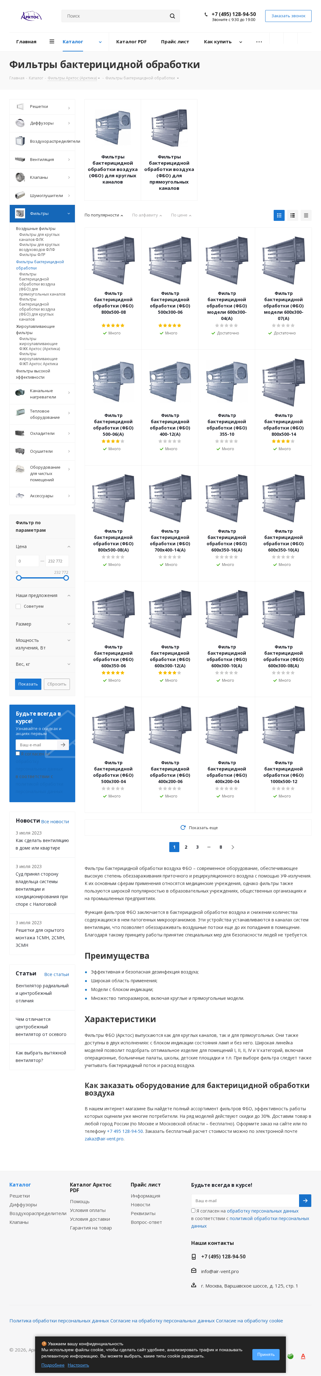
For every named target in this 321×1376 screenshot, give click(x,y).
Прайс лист (146, 1184)
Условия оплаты (88, 1210)
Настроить (78, 1365)
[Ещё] (259, 42)
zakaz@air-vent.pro (104, 1139)
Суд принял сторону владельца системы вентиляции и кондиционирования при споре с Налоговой (42, 889)
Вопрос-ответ (146, 1222)
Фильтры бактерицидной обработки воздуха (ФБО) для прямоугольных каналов (169, 172)
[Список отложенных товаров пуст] (290, 38)
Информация (145, 1195)
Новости (140, 1204)
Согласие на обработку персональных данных (162, 1320)
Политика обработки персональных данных (59, 1320)
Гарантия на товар (91, 1227)
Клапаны (19, 1222)
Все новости (55, 821)
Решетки (19, 1195)
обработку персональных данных (262, 1211)
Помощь (80, 1201)
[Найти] (172, 16)
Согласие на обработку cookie (249, 1320)
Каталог (20, 1184)
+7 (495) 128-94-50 (234, 14)
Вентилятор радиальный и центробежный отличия (42, 993)
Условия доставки (90, 1219)
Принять (266, 1354)
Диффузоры (23, 1204)
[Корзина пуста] (305, 38)
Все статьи (56, 974)
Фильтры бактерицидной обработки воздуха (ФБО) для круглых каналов (113, 169)
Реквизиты (143, 1213)
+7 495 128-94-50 (125, 1131)
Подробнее (53, 1365)
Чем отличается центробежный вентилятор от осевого (41, 1026)
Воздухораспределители (37, 1213)
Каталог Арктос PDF (91, 1187)
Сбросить (56, 684)
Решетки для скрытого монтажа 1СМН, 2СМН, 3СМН (40, 937)
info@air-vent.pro (220, 1271)
